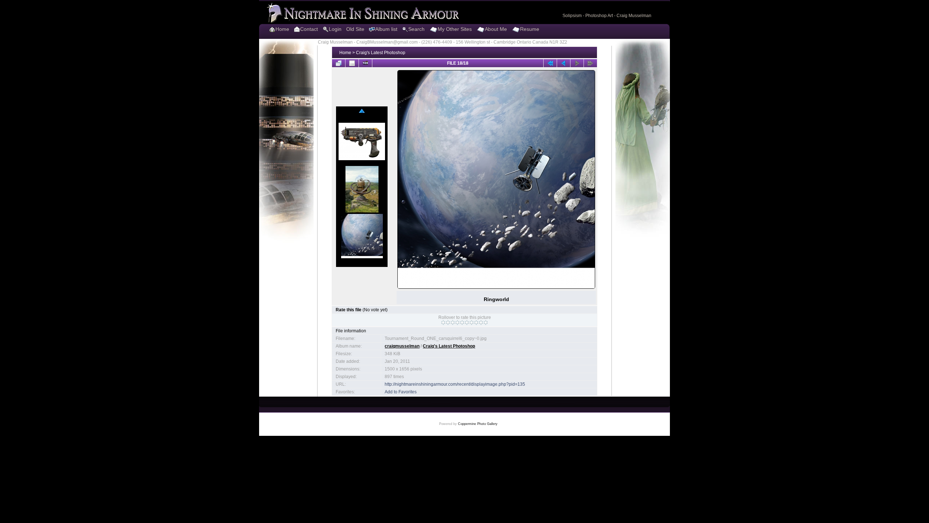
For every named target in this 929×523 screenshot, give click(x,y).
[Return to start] (550, 63)
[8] (476, 322)
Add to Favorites (401, 391)
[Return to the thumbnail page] (338, 63)
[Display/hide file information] (352, 63)
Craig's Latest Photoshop (380, 52)
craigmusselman (402, 346)
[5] (462, 322)
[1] (443, 322)
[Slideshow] (365, 63)
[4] (457, 322)
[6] (466, 322)
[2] (448, 322)
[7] (471, 322)
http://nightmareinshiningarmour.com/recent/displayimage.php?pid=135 (455, 384)
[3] (452, 322)
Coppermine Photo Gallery (478, 424)
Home (345, 52)
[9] (481, 322)
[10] (485, 322)
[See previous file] (563, 63)
